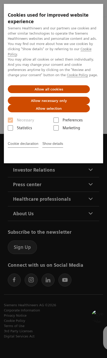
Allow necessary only (49, 101)
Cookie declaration (23, 143)
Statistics (24, 128)
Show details (52, 143)
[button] (97, 316)
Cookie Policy (77, 75)
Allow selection (49, 108)
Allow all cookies (49, 89)
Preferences (73, 120)
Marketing (71, 128)
